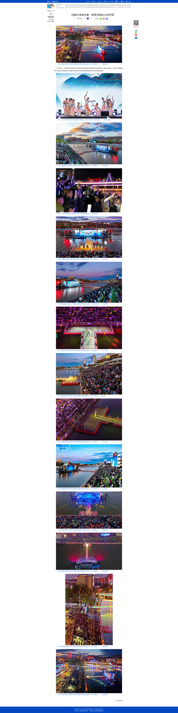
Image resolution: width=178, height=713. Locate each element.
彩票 (106, 7)
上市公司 (125, 7)
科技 (99, 5)
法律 (125, 5)
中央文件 (129, 5)
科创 (101, 5)
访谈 (117, 5)
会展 (104, 7)
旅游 (100, 7)
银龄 (92, 7)
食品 (70, 7)
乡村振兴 (89, 7)
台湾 (86, 5)
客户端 (118, 1)
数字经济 (80, 7)
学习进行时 (67, 5)
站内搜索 (129, 1)
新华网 (49, 11)
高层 (71, 5)
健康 (112, 5)
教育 (97, 5)
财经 (80, 5)
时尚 (110, 7)
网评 (82, 5)
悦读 (112, 7)
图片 (121, 5)
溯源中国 (95, 7)
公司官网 (58, 6)
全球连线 (94, 5)
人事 (75, 5)
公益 (115, 7)
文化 (108, 5)
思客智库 (90, 5)
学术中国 (84, 7)
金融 (66, 7)
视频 (119, 5)
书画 (110, 5)
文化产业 (129, 7)
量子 (103, 5)
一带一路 (118, 7)
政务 (123, 5)
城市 (98, 7)
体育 (106, 5)
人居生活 (73, 7)
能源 (102, 7)
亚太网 (121, 7)
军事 (114, 5)
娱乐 (108, 7)
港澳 (84, 5)
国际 (78, 5)
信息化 (76, 7)
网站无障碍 (112, 1)
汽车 (68, 7)
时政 (73, 5)
